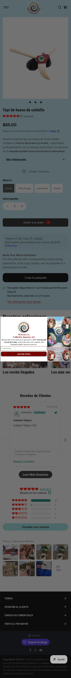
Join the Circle (23, 354)
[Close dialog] (68, 319)
